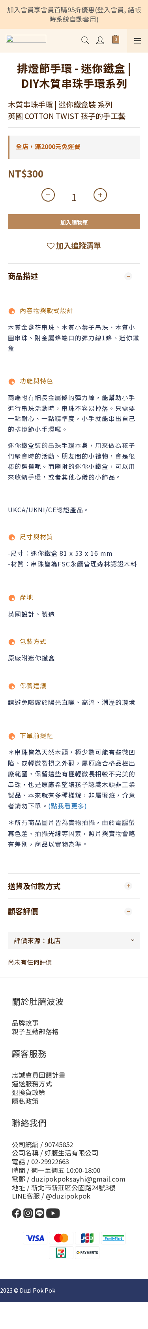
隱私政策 (25, 1101)
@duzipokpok (68, 1196)
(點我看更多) (67, 805)
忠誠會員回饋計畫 (39, 1075)
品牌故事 (25, 1022)
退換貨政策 (28, 1092)
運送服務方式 (32, 1083)
